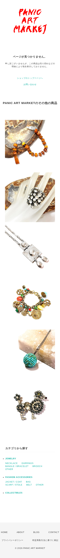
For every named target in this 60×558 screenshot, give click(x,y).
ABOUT (20, 532)
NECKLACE (11, 463)
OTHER (9, 469)
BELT (29, 485)
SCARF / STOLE (13, 485)
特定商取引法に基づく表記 (45, 540)
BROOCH (37, 466)
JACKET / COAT (13, 482)
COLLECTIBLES (13, 493)
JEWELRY (10, 458)
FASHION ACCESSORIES (18, 477)
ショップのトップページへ (30, 78)
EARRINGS (28, 463)
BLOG (36, 532)
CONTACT (53, 532)
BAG (28, 482)
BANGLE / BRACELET (16, 466)
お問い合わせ (30, 84)
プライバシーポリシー (12, 540)
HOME (4, 532)
